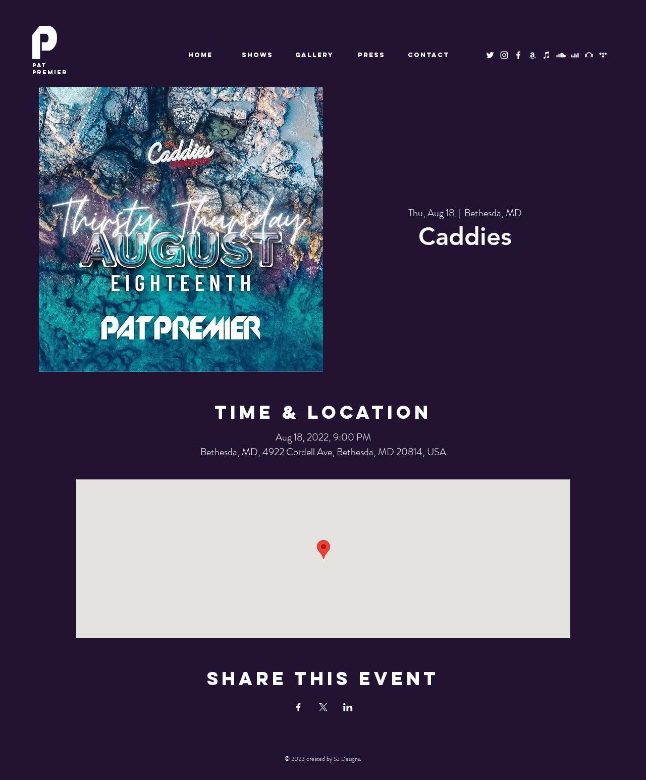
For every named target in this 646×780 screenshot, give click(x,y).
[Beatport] (589, 55)
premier (50, 69)
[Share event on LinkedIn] (348, 707)
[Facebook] (518, 55)
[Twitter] (490, 55)
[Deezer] (575, 55)
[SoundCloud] (561, 55)
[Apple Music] (547, 55)
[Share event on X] (323, 707)
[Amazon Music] (532, 55)
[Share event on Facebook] (298, 707)
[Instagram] (504, 55)
